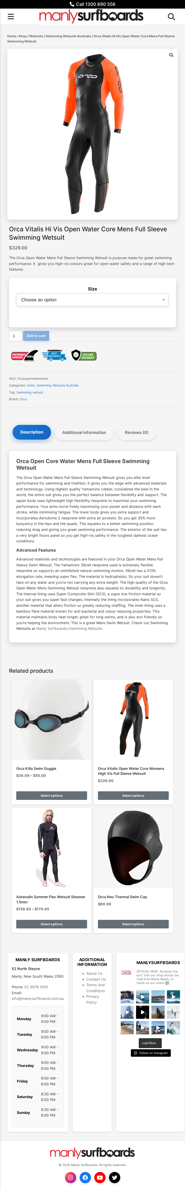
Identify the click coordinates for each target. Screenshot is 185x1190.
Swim (31, 385)
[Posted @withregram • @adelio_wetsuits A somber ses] (142, 1012)
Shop (23, 36)
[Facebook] (85, 1177)
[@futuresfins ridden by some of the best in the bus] (173, 1027)
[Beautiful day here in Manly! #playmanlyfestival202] (127, 1027)
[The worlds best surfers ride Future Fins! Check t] (173, 1012)
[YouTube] (100, 1177)
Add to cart (36, 336)
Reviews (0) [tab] (136, 432)
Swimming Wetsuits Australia (68, 36)
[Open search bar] (170, 16)
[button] (171, 55)
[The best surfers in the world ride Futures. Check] (173, 996)
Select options (52, 795)
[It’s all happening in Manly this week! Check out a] (142, 1027)
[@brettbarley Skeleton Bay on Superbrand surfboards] (142, 996)
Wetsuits (36, 36)
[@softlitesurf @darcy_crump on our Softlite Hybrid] (127, 1012)
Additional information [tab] (84, 432)
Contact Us (96, 979)
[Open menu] (10, 16)
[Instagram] (70, 1177)
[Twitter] (114, 1177)
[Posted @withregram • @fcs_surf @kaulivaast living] (157, 1027)
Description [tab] (31, 432)
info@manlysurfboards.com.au (38, 998)
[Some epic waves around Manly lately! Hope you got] (127, 996)
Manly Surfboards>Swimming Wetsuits (69, 628)
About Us (94, 973)
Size (92, 289)
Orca (23, 399)
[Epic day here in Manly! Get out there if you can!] (157, 996)
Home (11, 36)
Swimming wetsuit (29, 392)
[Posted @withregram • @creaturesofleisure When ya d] (157, 1012)
